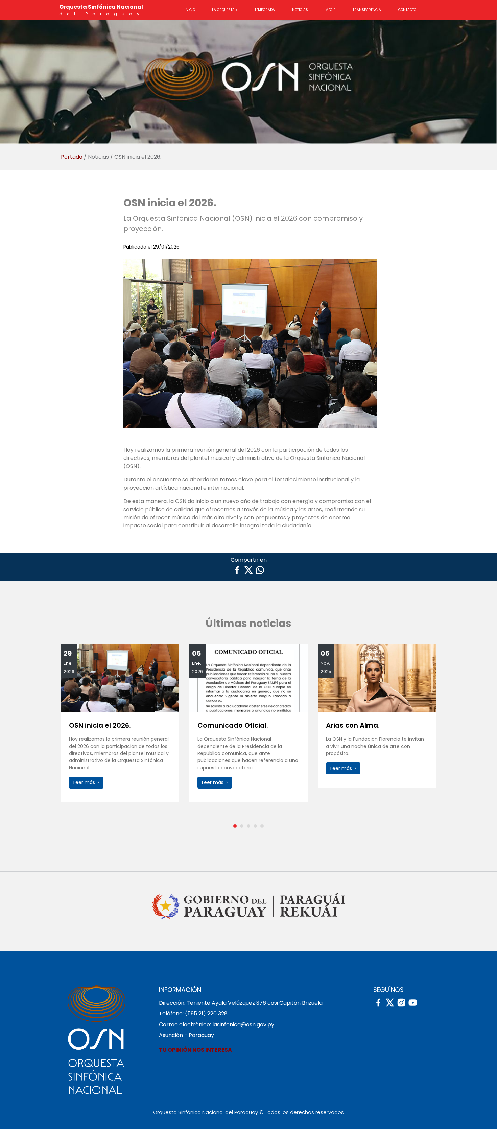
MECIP (330, 10)
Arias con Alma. (224, 725)
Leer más (84, 782)
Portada (72, 157)
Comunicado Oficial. (104, 725)
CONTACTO (407, 10)
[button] (235, 826)
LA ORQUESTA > (224, 10)
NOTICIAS (300, 10)
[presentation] (63, 734)
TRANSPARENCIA (367, 10)
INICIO (190, 10)
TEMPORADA (265, 10)
